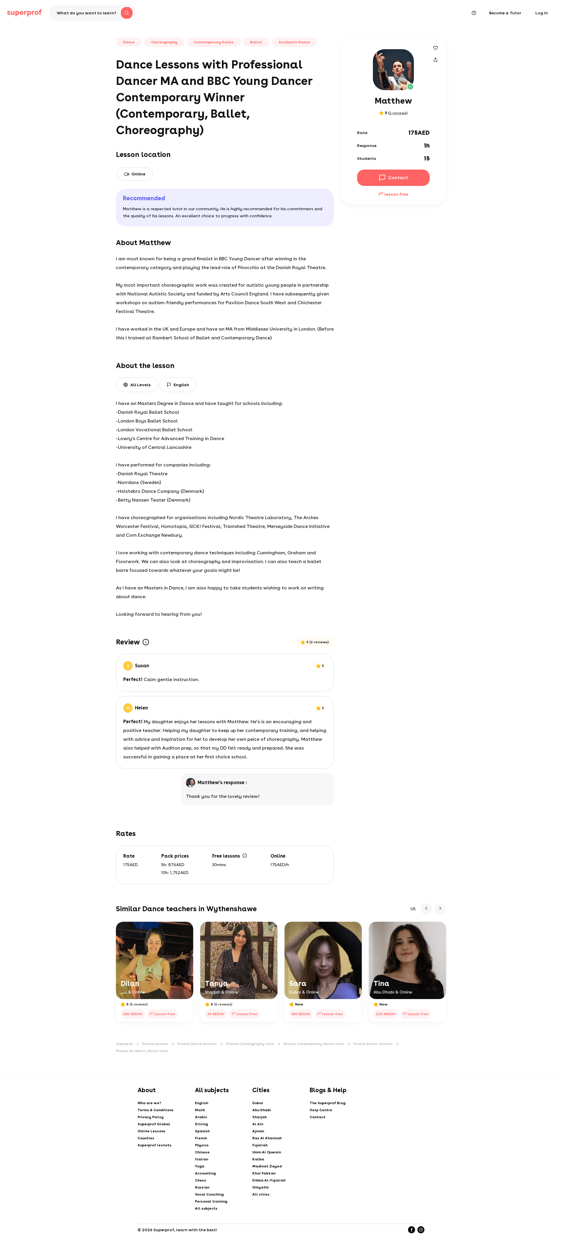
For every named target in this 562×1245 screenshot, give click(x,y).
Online (138, 174)
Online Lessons (151, 1131)
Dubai (257, 1103)
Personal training (211, 1201)
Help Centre (321, 1110)
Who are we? (149, 1103)
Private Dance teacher (197, 1044)
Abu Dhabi (261, 1110)
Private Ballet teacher (373, 1044)
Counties (146, 1138)
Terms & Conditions (156, 1110)
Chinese (202, 1152)
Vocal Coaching (209, 1194)
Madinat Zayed (267, 1166)
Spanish (202, 1131)
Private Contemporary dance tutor (314, 1044)
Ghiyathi (260, 1187)
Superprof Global (154, 1124)
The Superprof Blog (327, 1103)
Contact (317, 1117)
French (201, 1138)
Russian (202, 1187)
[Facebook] (411, 1229)
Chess (200, 1180)
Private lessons (155, 1044)
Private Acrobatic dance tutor (142, 1051)
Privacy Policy (151, 1117)
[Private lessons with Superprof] (24, 12)
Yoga (199, 1166)
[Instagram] (420, 1229)
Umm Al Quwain (266, 1152)
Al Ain (257, 1124)
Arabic (201, 1117)
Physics (202, 1145)
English (201, 1103)
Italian (201, 1159)
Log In (541, 13)
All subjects (206, 1208)
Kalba (258, 1159)
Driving (201, 1124)
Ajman (258, 1131)
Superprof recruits (155, 1145)
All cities (261, 1194)
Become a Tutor (505, 13)
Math (200, 1110)
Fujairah (260, 1145)
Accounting (205, 1173)
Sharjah (259, 1117)
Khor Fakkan (263, 1173)
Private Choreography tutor (250, 1044)
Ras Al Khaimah (267, 1138)
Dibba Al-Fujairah (268, 1180)
